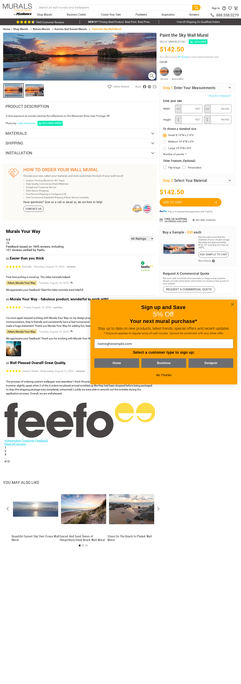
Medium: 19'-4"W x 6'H (181, 141)
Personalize (194, 167)
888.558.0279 (227, 15)
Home (117, 363)
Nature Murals (41, 29)
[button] (7, 508)
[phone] (213, 15)
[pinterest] (149, 86)
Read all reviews (15, 444)
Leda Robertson (26, 123)
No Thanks (164, 375)
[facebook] (144, 86)
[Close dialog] (232, 304)
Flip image (174, 167)
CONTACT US (34, 208)
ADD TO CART (172, 202)
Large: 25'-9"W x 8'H (179, 148)
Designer (210, 363)
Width (166, 108)
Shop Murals (20, 29)
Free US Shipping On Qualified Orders (198, 21)
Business (164, 363)
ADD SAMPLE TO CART (213, 254)
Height (167, 119)
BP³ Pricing (182, 56)
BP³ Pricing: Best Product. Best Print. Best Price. (119, 21)
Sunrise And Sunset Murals (70, 29)
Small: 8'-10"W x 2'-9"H (181, 135)
